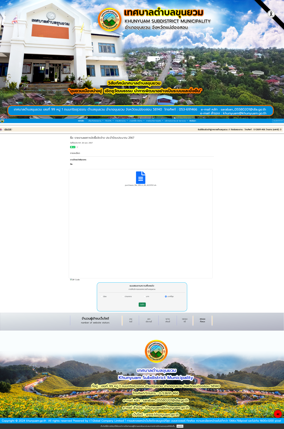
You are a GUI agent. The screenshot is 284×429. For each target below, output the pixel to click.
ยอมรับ (180, 426)
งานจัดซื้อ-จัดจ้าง (136, 121)
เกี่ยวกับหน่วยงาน (95, 121)
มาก (147, 296)
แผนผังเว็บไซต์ (278, 121)
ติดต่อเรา (192, 121)
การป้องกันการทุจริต (154, 121)
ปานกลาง (128, 296)
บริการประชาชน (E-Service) (175, 121)
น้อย (104, 296)
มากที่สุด (171, 296)
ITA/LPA (108, 121)
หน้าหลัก (81, 121)
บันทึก (142, 304)
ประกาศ (7, 129)
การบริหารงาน (120, 121)
